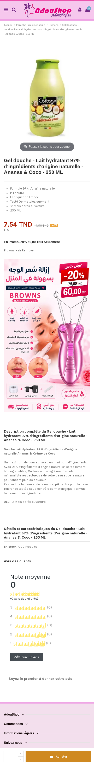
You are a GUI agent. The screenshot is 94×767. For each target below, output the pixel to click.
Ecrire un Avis (26, 657)
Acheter (61, 756)
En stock (10, 546)
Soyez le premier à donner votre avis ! (41, 678)
